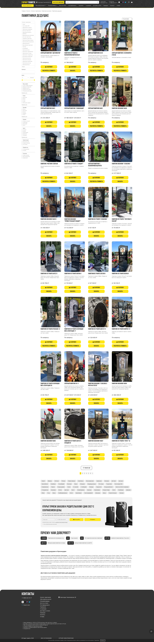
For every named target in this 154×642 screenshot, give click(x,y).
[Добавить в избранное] (60, 22)
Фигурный (25, 123)
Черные (53, 487)
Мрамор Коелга (26, 88)
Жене (43, 493)
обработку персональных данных (61, 522)
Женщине (82, 484)
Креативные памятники (27, 56)
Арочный (25, 110)
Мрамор (50, 481)
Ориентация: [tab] (26, 140)
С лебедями (83, 487)
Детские (114, 481)
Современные (45, 487)
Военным (107, 481)
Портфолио (43, 607)
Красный (25, 133)
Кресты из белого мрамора (122, 487)
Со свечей (75, 487)
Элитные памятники (27, 30)
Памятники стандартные (28, 54)
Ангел (71, 493)
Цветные (67, 490)
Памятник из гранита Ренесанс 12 (50, 329)
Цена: (23, 75)
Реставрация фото (45, 605)
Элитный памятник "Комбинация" (74, 108)
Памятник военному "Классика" (121, 164)
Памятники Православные (28, 40)
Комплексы (80, 481)
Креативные (78, 493)
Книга (113, 490)
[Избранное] (128, 2)
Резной (24, 150)
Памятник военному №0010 (48, 219)
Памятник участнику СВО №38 (49, 164)
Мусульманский (26, 156)
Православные (71, 481)
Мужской (25, 97)
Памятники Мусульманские (28, 41)
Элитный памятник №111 (71, 383)
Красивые (53, 490)
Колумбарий (61, 484)
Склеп (24, 24)
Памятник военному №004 (119, 383)
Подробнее (96, 640)
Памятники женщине (27, 59)
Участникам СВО (118, 484)
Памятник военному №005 (48, 441)
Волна (60, 490)
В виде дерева (61, 487)
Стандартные (45, 490)
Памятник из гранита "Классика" (97, 219)
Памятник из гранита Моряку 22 (121, 329)
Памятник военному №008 (119, 108)
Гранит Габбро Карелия (27, 85)
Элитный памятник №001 (48, 108)
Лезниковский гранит (27, 90)
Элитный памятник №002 (95, 108)
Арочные (121, 481)
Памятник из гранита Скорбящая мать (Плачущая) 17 (73, 330)
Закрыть (103, 640)
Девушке (128, 490)
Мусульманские (90, 481)
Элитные (57, 481)
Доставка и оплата (45, 610)
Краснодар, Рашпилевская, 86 (68, 597)
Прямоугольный (26, 121)
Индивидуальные (92, 484)
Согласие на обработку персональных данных (32, 626)
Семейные (53, 484)
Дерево (24, 113)
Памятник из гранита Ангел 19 (97, 329)
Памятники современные (28, 51)
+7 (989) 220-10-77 (113, 2)
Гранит (43, 481)
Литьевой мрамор (44, 601)
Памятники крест (26, 43)
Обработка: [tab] (25, 147)
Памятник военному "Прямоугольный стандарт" (72, 220)
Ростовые (101, 484)
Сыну (24, 101)
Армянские (99, 481)
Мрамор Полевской (27, 86)
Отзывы (42, 616)
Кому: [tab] (24, 95)
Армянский (25, 157)
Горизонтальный (26, 143)
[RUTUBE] (123, 2)
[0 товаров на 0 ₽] (131, 2)
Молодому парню (26, 102)
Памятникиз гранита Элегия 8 (96, 273)
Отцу (48, 493)
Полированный (26, 149)
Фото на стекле (44, 603)
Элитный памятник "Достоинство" (51, 53)
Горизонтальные (112, 493)
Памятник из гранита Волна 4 (72, 273)
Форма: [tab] (24, 119)
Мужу (54, 493)
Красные (89, 490)
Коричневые (97, 490)
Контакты (42, 614)
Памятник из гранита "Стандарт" (73, 164)
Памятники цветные (27, 62)
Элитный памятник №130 (95, 53)
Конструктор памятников (58, 2)
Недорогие (98, 487)
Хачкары (91, 487)
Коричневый (25, 132)
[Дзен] (121, 2)
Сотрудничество (26, 628)
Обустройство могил (45, 599)
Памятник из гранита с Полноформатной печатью (72, 54)
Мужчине (69, 484)
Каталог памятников (45, 597)
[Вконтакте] (119, 2)
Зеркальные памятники (27, 61)
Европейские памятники (28, 45)
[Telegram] (125, 2)
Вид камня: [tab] (25, 84)
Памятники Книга (26, 49)
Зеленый (25, 135)
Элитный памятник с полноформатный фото (95, 165)
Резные (63, 481)
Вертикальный (26, 141)
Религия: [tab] (25, 153)
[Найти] (97, 2)
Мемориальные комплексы (28, 35)
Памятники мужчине (27, 58)
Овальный (25, 122)
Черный (24, 129)
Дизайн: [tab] (25, 107)
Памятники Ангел (26, 64)
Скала (68, 487)
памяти (28, 2)
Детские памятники (27, 36)
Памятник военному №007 (95, 441)
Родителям (109, 484)
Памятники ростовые (27, 53)
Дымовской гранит (27, 89)
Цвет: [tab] (24, 128)
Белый (24, 131)
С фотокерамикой (88, 493)
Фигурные (97, 493)
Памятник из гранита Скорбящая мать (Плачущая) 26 (50, 384)
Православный (26, 155)
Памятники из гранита (27, 27)
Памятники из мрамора (27, 29)
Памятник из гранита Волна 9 (120, 273)
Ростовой (25, 144)
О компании (43, 609)
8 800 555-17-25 (103, 2)
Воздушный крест (108, 487)
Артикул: (24, 69)
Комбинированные (62, 493)
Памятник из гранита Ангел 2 (49, 273)
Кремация (42, 612)
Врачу (75, 484)
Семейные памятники (27, 38)
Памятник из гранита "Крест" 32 (121, 441)
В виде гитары (106, 490)
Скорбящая (120, 490)
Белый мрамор (80, 490)
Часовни (121, 493)
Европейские (45, 484)
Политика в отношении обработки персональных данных (35, 627)
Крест (73, 490)
